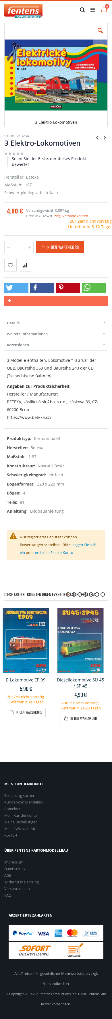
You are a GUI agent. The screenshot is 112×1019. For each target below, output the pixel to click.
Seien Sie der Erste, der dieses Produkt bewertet (49, 161)
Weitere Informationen (27, 333)
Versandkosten (17, 888)
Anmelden (13, 808)
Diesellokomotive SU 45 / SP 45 (80, 683)
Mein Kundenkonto (20, 815)
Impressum (13, 862)
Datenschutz (15, 868)
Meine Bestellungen (21, 822)
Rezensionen (18, 344)
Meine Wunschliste (20, 828)
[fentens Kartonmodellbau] (23, 9)
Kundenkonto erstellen (23, 802)
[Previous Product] (97, 137)
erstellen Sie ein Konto (54, 552)
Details (13, 322)
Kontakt (10, 835)
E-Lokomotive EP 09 (26, 680)
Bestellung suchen (19, 795)
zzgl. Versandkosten (71, 215)
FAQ (7, 895)
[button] (100, 34)
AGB (7, 875)
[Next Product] (104, 137)
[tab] (56, 322)
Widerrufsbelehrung (21, 882)
